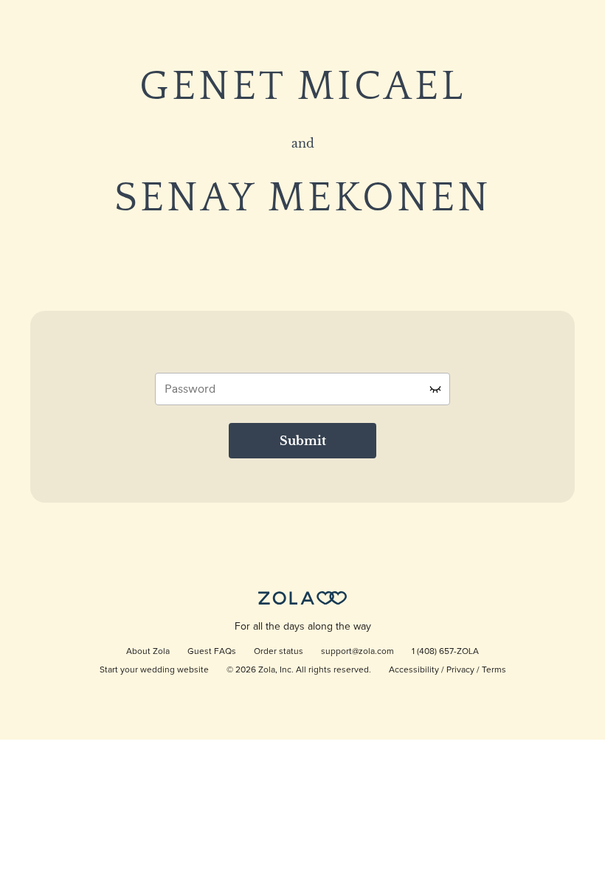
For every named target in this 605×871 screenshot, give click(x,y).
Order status (278, 651)
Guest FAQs (211, 651)
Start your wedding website (154, 670)
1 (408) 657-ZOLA (445, 651)
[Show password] (435, 389)
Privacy (460, 670)
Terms (494, 670)
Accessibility (414, 670)
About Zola (148, 651)
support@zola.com (357, 651)
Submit (303, 440)
